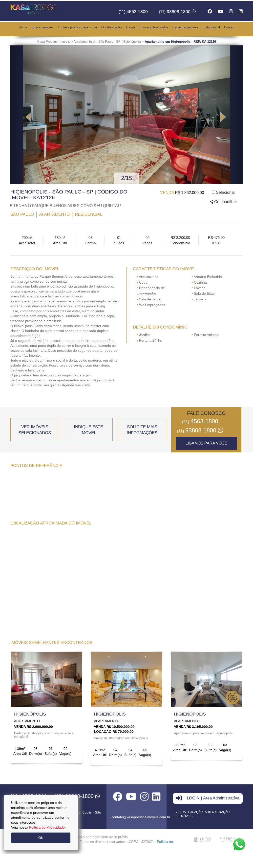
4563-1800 (133, 11)
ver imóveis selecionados (35, 430)
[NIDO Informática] (202, 840)
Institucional (211, 27)
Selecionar (225, 192)
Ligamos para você (206, 443)
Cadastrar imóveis (185, 27)
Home (23, 27)
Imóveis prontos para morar (77, 27)
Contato (229, 27)
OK (40, 838)
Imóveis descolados (154, 27)
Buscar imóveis (42, 27)
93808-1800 (175, 11)
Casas (130, 27)
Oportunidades (111, 27)
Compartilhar (225, 202)
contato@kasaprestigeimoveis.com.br (140, 817)
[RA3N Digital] (227, 839)
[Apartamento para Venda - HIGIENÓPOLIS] (46, 679)
